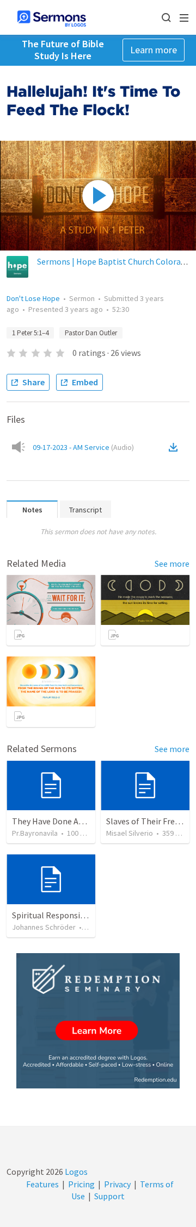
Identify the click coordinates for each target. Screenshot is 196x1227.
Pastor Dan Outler (91, 332)
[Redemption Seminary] (98, 1020)
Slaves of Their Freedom (151, 821)
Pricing (81, 1184)
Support (109, 1196)
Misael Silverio (129, 833)
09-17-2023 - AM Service (83, 447)
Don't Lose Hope (33, 298)
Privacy (117, 1184)
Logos (75, 1171)
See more (172, 563)
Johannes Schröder (44, 927)
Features (42, 1184)
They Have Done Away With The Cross (81, 821)
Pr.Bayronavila (35, 833)
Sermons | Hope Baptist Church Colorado (113, 261)
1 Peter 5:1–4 (30, 332)
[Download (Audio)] (175, 447)
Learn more (153, 49)
